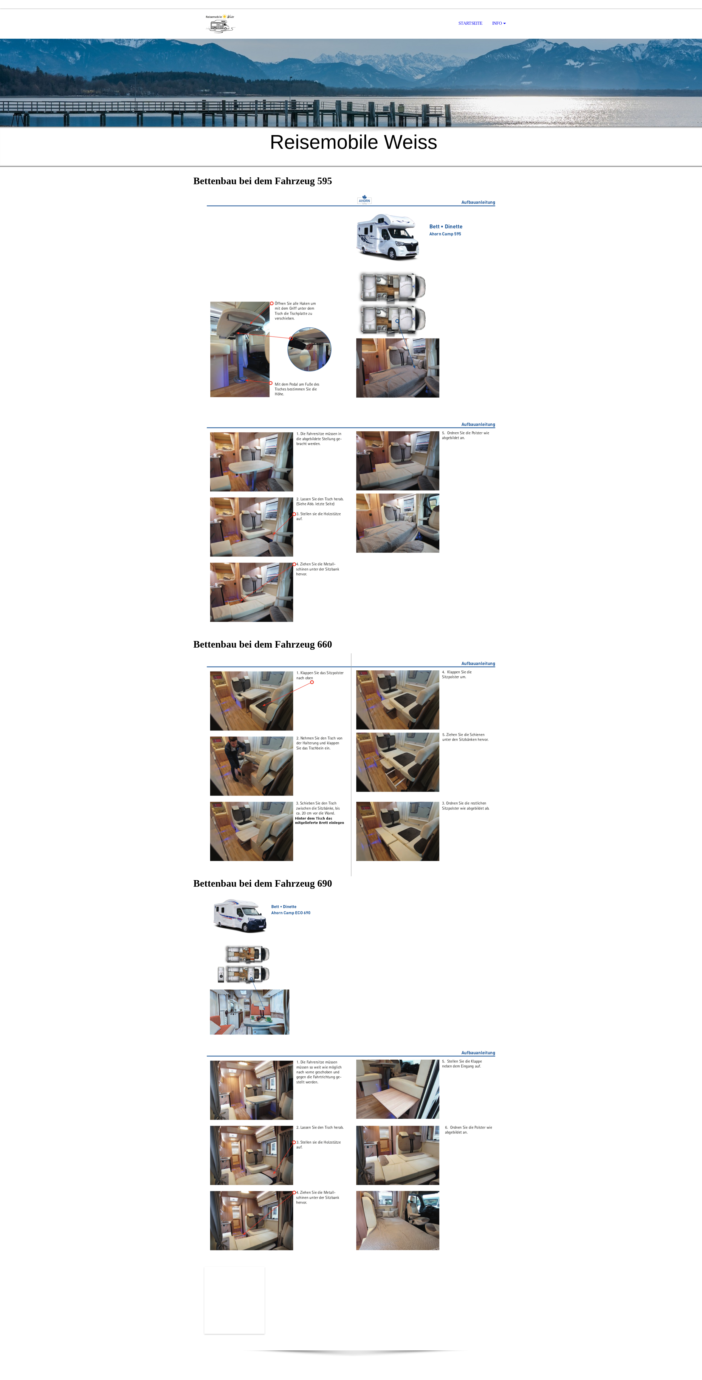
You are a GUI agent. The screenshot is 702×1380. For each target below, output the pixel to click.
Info (497, 23)
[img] (220, 24)
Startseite (470, 23)
